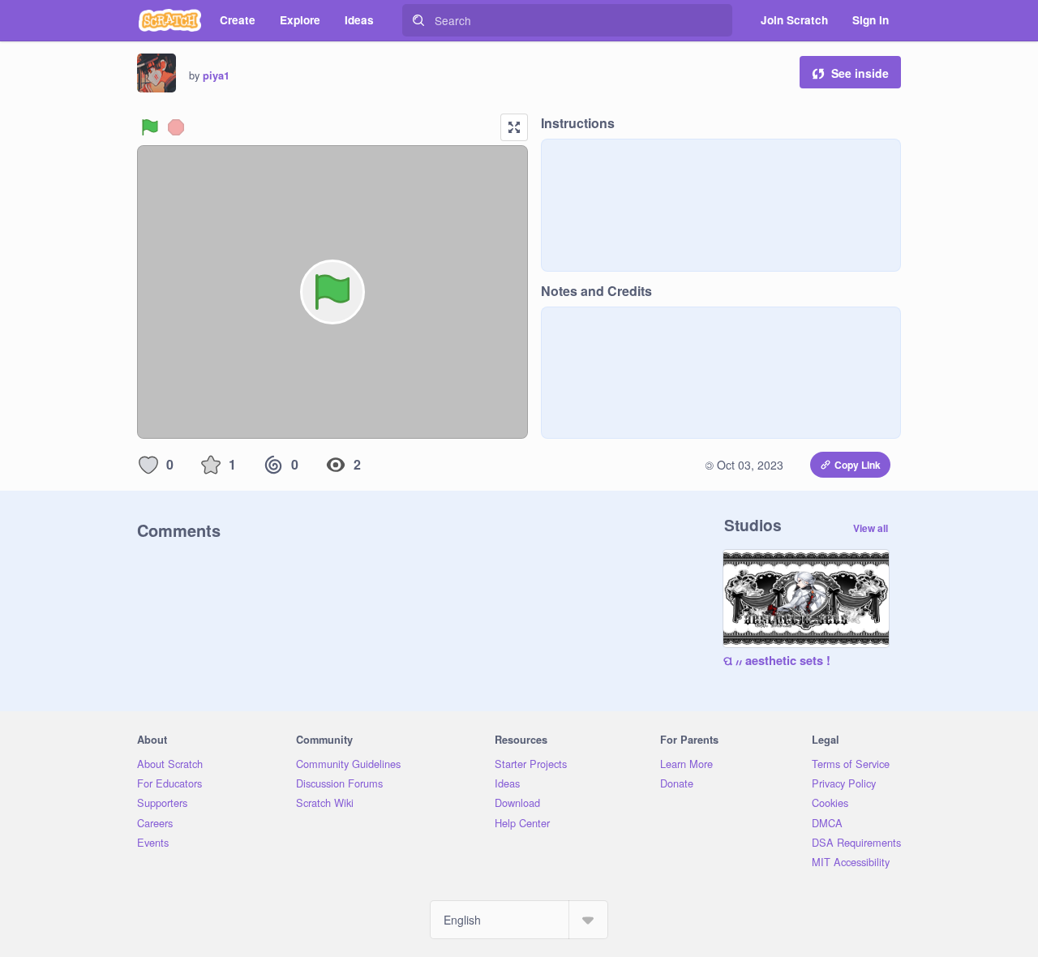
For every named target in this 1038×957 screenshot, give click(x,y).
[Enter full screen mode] (514, 127)
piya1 (216, 75)
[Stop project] (176, 127)
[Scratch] (170, 20)
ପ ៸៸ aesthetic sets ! (776, 661)
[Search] (418, 20)
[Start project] (150, 127)
